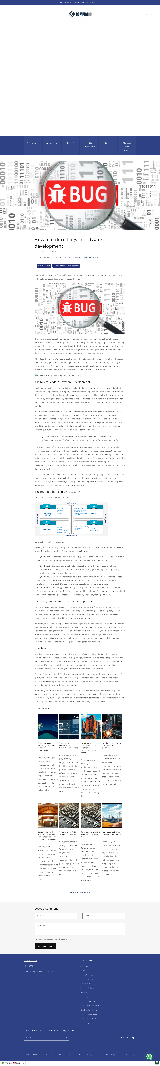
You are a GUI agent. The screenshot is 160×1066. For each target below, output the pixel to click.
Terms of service (123, 1055)
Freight (133, 1055)
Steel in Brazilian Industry (90, 1005)
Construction (85, 997)
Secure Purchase (87, 975)
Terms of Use (85, 992)
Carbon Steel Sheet (88, 1019)
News (68, 143)
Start (37, 257)
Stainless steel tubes (127, 147)
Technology (32, 143)
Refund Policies (86, 979)
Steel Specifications (88, 1001)
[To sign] (66, 1038)
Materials (50, 143)
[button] (5, 14)
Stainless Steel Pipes (88, 1014)
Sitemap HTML (86, 1023)
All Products (85, 970)
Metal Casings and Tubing (90, 1010)
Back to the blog (81, 892)
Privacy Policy (85, 984)
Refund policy (99, 1055)
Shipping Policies (87, 988)
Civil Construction (89, 145)
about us (84, 966)
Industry (106, 143)
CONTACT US (30, 960)
